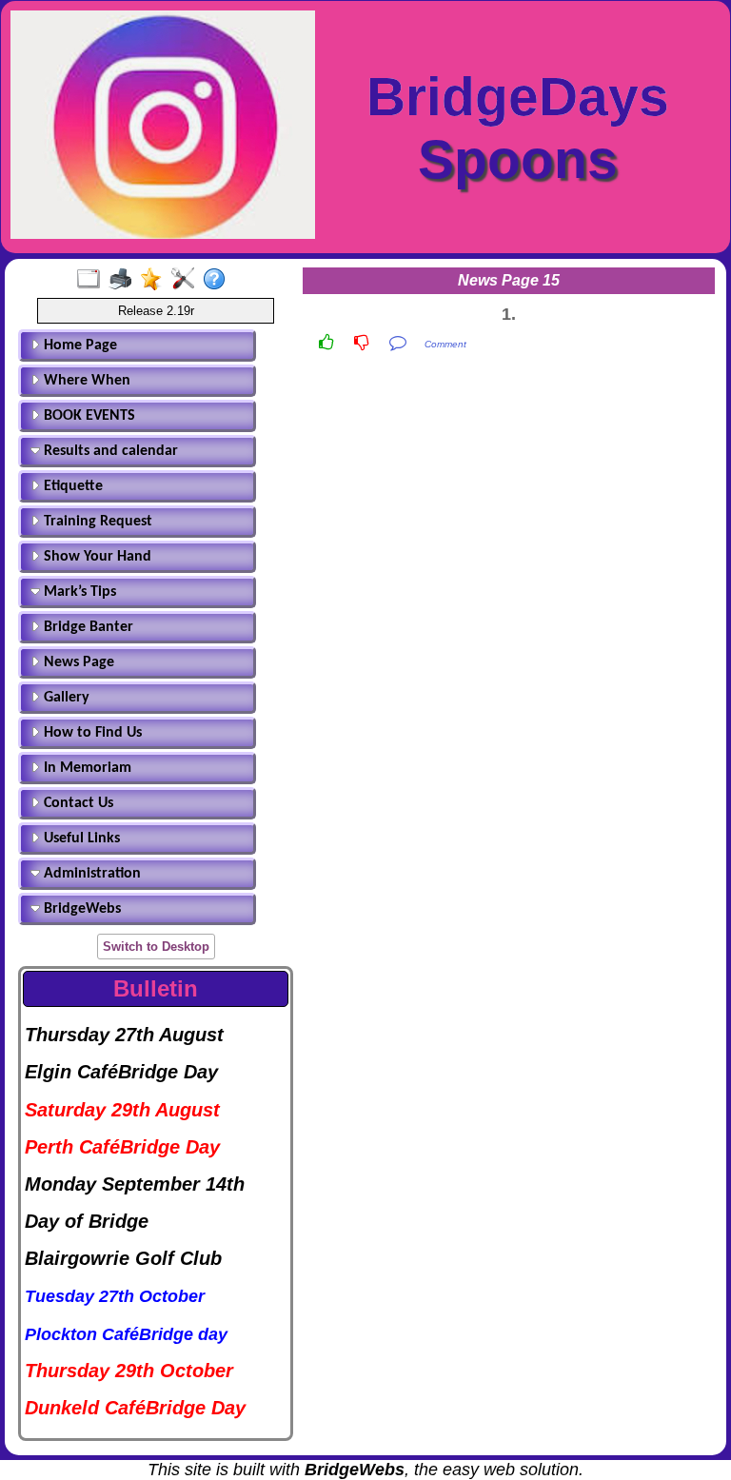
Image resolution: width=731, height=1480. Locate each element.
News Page (77, 662)
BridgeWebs (80, 909)
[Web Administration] (187, 279)
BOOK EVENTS (87, 416)
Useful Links (80, 838)
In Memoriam (85, 768)
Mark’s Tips (78, 592)
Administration (90, 873)
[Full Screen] (93, 279)
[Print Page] (124, 279)
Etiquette (71, 486)
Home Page (78, 345)
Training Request (96, 521)
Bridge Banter (86, 627)
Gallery (64, 697)
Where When (85, 380)
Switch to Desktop (156, 946)
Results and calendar (109, 451)
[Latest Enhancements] (155, 279)
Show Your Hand (95, 556)
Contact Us (76, 803)
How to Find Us (91, 732)
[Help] (218, 279)
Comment (445, 344)
